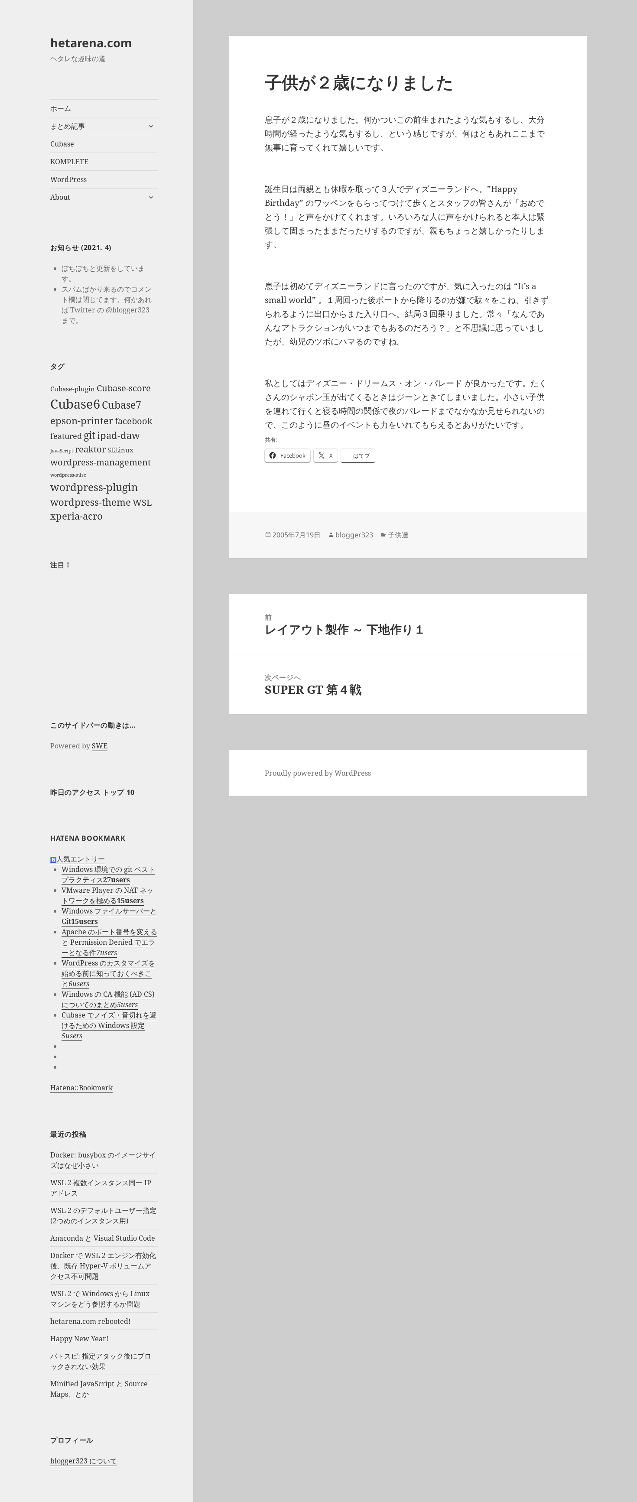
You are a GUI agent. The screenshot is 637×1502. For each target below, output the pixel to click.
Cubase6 (75, 404)
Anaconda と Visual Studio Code (102, 1238)
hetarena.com (91, 43)
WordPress (68, 179)
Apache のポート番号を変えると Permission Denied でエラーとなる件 (109, 942)
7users (106, 952)
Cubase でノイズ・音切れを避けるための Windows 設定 (109, 1020)
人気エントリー (80, 859)
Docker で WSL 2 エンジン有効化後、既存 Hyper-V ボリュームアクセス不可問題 (103, 1266)
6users (78, 983)
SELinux (120, 449)
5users (127, 1004)
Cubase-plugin (72, 388)
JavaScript (61, 451)
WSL (142, 502)
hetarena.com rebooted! (90, 1321)
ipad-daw (118, 435)
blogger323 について (83, 1461)
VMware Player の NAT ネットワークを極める (107, 895)
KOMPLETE (69, 161)
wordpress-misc (68, 475)
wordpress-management (100, 462)
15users (130, 900)
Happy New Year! (79, 1338)
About (60, 197)
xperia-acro (76, 516)
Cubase (62, 144)
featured (66, 436)
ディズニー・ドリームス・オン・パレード (384, 383)
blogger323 (354, 535)
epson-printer (81, 420)
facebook (134, 421)
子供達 (398, 535)
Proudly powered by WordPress (318, 773)
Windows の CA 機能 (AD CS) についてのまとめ (108, 999)
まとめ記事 (67, 126)
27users (116, 879)
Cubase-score (124, 388)
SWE (99, 746)
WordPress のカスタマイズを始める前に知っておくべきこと (108, 973)
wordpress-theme (90, 502)
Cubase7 (121, 405)
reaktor (90, 449)
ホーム (60, 108)
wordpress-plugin (94, 487)
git (89, 435)
